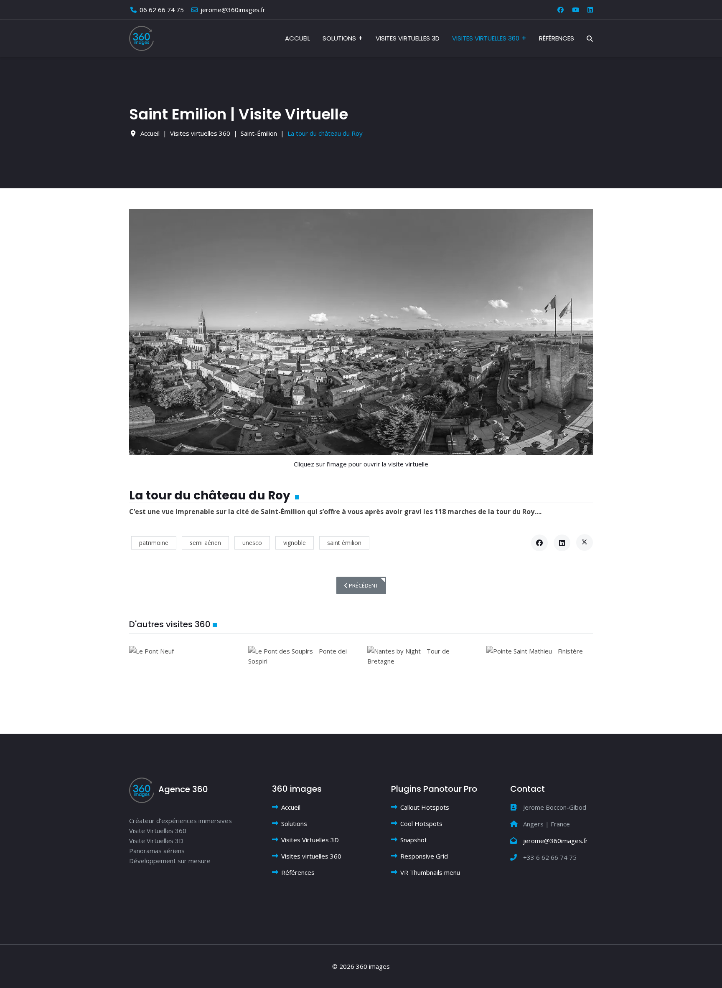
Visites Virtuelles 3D (408, 38)
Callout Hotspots (424, 807)
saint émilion (344, 543)
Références (556, 38)
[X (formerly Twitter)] (584, 542)
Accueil (297, 38)
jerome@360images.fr (233, 9)
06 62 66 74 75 (162, 9)
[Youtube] (575, 9)
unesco (252, 543)
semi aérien (205, 543)
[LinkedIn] (562, 543)
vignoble (294, 543)
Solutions (339, 38)
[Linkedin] (590, 9)
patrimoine (153, 543)
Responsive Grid (424, 856)
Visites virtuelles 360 (485, 38)
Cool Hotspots (421, 823)
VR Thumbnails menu (430, 872)
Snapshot (413, 840)
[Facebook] (560, 9)
